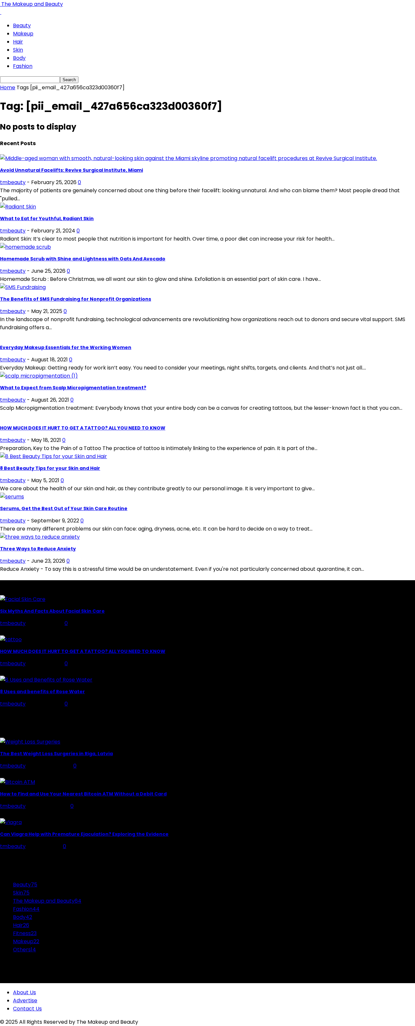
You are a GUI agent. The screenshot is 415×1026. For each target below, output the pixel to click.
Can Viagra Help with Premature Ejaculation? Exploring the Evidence (84, 834)
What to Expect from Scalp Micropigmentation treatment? (73, 387)
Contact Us (27, 1008)
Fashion (22, 66)
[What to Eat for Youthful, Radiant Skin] (18, 206)
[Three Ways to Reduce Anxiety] (40, 537)
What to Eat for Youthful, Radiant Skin (47, 218)
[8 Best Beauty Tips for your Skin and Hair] (53, 456)
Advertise (25, 1000)
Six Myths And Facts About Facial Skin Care (52, 611)
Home (7, 87)
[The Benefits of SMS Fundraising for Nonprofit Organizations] (23, 287)
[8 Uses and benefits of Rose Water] (46, 679)
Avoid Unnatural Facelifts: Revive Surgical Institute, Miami (71, 170)
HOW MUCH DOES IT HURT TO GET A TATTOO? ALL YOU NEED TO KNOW (82, 428)
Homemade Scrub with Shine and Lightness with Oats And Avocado (82, 259)
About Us (24, 992)
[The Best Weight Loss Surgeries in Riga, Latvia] (30, 741)
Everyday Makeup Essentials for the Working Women (65, 347)
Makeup (23, 33)
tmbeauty (13, 182)
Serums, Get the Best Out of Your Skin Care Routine (63, 508)
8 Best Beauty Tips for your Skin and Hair (50, 468)
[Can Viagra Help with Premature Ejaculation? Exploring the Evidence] (11, 822)
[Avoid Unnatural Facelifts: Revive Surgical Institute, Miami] (188, 158)
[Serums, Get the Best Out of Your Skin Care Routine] (12, 496)
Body (19, 58)
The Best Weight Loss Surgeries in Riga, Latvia (56, 753)
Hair (18, 41)
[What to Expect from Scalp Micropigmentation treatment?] (39, 376)
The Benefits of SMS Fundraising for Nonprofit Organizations (75, 299)
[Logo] (0, 12)
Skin (18, 50)
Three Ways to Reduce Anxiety (38, 548)
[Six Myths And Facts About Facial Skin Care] (22, 599)
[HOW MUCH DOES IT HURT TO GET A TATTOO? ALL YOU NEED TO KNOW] (11, 639)
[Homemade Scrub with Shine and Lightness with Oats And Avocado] (25, 247)
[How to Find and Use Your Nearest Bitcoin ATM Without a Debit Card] (17, 782)
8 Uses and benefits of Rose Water (42, 691)
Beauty (22, 25)
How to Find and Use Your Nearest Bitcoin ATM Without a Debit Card (83, 794)
